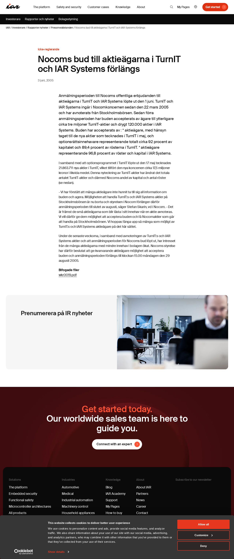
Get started (212, 7)
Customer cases (98, 7)
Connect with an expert (114, 444)
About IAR (143, 487)
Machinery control (75, 506)
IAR (8, 27)
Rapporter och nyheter (39, 19)
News (140, 500)
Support (112, 500)
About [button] (141, 7)
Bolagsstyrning (68, 19)
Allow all (203, 524)
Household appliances (78, 513)
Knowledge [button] (123, 7)
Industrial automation (77, 500)
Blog (109, 487)
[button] (171, 7)
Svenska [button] (195, 7)
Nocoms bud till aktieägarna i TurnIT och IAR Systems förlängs (110, 27)
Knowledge (113, 480)
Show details (56, 551)
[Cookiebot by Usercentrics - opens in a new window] (24, 552)
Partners (142, 494)
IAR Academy (115, 494)
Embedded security (23, 494)
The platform (18, 487)
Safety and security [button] (68, 7)
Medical (67, 494)
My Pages (183, 7)
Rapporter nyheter (38, 27)
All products (17, 513)
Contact (142, 513)
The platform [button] (41, 7)
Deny (203, 545)
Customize (201, 535)
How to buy (114, 513)
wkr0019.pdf (68, 275)
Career (141, 506)
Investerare (13, 19)
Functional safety (21, 500)
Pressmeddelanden (62, 27)
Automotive (70, 487)
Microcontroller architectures (30, 506)
